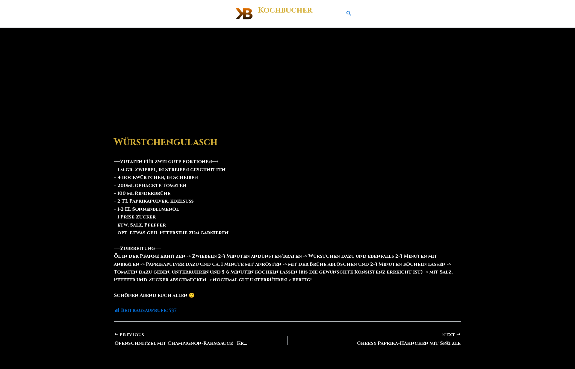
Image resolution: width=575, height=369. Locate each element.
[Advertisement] (287, 73)
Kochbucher (285, 10)
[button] (349, 14)
